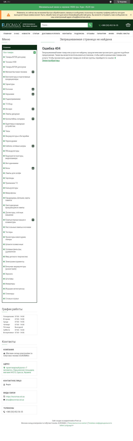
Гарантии (101, 34)
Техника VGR (10, 62)
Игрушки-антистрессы (14, 289)
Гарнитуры (10, 84)
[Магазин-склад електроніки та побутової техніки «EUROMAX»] (11, 25)
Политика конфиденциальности (100, 423)
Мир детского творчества (16, 257)
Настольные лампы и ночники (18, 227)
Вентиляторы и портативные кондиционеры (17, 78)
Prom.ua (78, 421)
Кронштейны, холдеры (15, 119)
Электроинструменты (14, 262)
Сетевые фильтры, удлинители (13, 250)
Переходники (11, 141)
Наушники (9, 94)
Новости (26, 34)
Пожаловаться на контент (77, 423)
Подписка (79, 34)
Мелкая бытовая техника (16, 72)
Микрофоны (10, 193)
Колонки (9, 89)
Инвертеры (10, 284)
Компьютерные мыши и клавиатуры (15, 221)
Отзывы (90, 34)
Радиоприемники (12, 99)
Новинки (7, 47)
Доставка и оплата (51, 34)
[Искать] (90, 25)
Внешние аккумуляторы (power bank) (15, 268)
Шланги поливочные (14, 244)
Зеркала (9, 274)
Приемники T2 (11, 183)
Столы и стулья (12, 299)
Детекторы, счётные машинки (14, 213)
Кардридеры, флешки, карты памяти (17, 199)
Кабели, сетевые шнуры (15, 146)
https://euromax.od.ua (15, 397)
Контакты (67, 34)
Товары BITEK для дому (15, 57)
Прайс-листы (123, 34)
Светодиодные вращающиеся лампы (14, 206)
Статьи (36, 34)
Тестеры (9, 232)
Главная (7, 34)
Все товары (8, 52)
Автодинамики (11, 163)
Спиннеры (9, 294)
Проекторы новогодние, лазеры (15, 238)
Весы (7, 168)
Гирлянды (9, 178)
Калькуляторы (11, 188)
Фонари (8, 109)
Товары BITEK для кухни (15, 67)
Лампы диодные (12, 114)
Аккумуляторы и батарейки (17, 136)
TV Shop (8, 104)
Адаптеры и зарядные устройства (15, 125)
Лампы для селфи (13, 173)
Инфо (111, 34)
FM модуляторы (12, 151)
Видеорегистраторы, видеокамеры (14, 157)
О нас (16, 34)
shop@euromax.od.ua (15, 400)
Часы (7, 131)
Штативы (9, 279)
